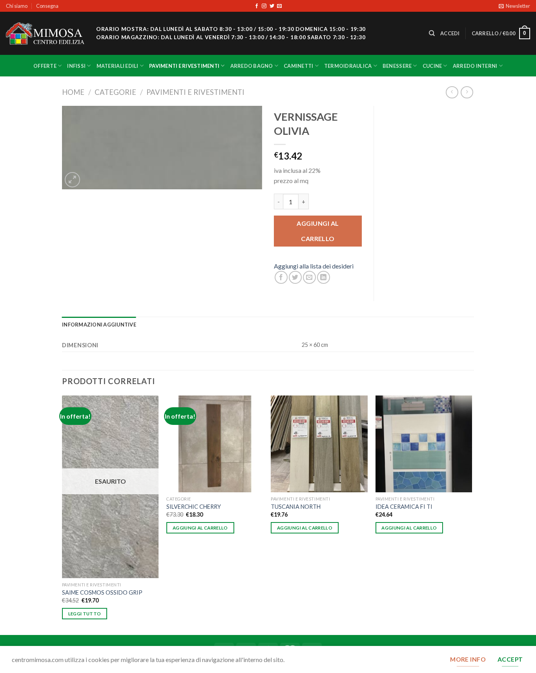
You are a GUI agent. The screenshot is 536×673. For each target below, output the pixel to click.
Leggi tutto (84, 613)
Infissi (76, 66)
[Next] (472, 514)
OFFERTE (45, 66)
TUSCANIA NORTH (296, 506)
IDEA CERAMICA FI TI (404, 506)
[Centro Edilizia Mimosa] (45, 33)
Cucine (432, 66)
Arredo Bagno (251, 66)
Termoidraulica (348, 66)
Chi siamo (16, 6)
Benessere (397, 66)
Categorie (115, 92)
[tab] (99, 324)
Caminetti (298, 66)
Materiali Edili (118, 66)
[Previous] (62, 514)
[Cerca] (432, 33)
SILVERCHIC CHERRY (193, 506)
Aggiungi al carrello (318, 230)
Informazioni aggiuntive (99, 324)
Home (73, 92)
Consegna (47, 6)
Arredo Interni (475, 66)
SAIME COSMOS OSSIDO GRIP (102, 592)
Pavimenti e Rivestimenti (184, 66)
